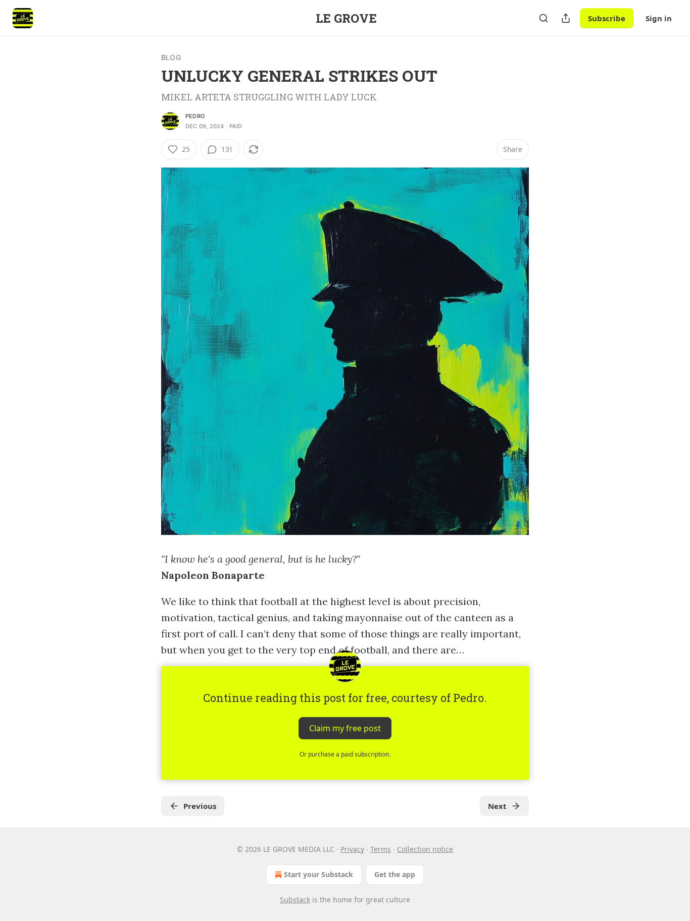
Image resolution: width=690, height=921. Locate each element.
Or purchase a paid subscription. (345, 754)
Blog (171, 57)
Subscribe (606, 18)
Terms (380, 849)
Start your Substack (318, 874)
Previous (199, 806)
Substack (295, 899)
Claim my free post (345, 728)
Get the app (394, 874)
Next (497, 806)
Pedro (195, 116)
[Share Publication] (566, 18)
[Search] (543, 18)
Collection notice (425, 849)
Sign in (659, 18)
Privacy (352, 849)
